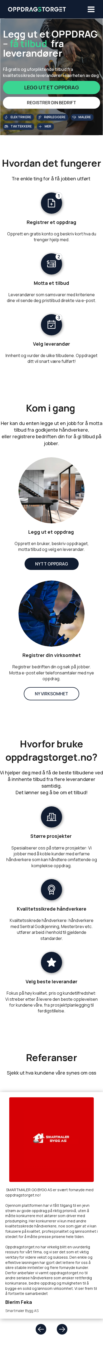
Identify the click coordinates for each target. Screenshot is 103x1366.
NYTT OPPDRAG (51, 564)
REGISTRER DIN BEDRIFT (51, 103)
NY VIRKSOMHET (51, 694)
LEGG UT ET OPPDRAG (51, 87)
